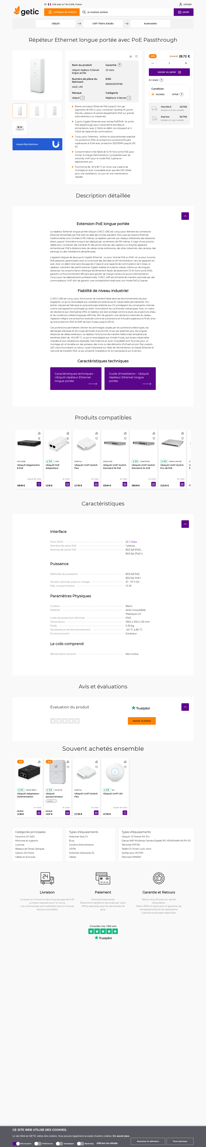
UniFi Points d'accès (103, 23)
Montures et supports (26, 840)
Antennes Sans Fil (78, 836)
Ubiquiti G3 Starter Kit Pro (136, 836)
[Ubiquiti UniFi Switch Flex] (86, 442)
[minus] (152, 63)
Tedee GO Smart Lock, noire (136, 848)
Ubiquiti (56, 23)
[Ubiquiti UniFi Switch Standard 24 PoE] (144, 442)
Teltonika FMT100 (131, 844)
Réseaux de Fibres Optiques (29, 848)
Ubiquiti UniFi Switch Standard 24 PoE (143, 460)
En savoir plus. (121, 1136)
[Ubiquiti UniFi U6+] (115, 771)
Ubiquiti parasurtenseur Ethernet (54, 790)
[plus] (186, 63)
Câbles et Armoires (25, 856)
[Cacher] (185, 216)
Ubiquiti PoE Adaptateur (52, 460)
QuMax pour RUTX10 (132, 852)
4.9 (107, 784)
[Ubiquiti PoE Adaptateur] (58, 442)
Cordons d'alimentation (81, 844)
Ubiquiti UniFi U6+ (113, 787)
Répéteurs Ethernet (116, 97)
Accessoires (150, 23)
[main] (28, 11)
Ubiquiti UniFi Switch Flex (86, 460)
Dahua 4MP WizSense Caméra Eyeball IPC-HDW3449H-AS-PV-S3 (156, 840)
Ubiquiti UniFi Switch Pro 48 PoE (172, 460)
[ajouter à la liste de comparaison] (130, 56)
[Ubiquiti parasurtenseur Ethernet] (58, 771)
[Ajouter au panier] (67, 484)
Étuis (71, 840)
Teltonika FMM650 (131, 856)
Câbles (72, 856)
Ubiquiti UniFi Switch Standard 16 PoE (114, 460)
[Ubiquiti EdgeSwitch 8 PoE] (29, 442)
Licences (19, 844)
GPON (72, 848)
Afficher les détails (107, 1143)
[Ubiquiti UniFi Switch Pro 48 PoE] (172, 442)
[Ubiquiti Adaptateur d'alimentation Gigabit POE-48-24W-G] (29, 771)
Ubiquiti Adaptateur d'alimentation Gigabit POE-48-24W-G (29, 792)
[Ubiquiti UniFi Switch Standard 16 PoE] (115, 442)
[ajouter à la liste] (136, 56)
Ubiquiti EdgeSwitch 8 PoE (28, 460)
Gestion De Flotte (24, 852)
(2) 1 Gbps (131, 541)
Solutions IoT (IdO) (25, 836)
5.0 (50, 455)
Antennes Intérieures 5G (81, 852)
